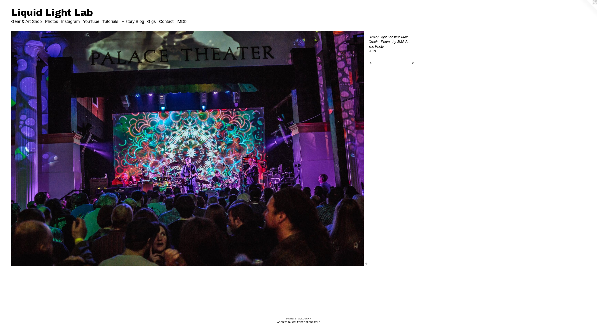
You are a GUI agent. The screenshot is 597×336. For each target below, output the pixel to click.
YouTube (91, 21)
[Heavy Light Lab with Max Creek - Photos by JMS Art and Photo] (187, 148)
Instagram (70, 21)
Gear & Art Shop (26, 21)
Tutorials (110, 21)
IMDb (182, 21)
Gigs (151, 21)
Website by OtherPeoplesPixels (298, 322)
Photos (51, 21)
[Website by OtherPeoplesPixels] (587, 9)
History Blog (132, 21)
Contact (166, 21)
